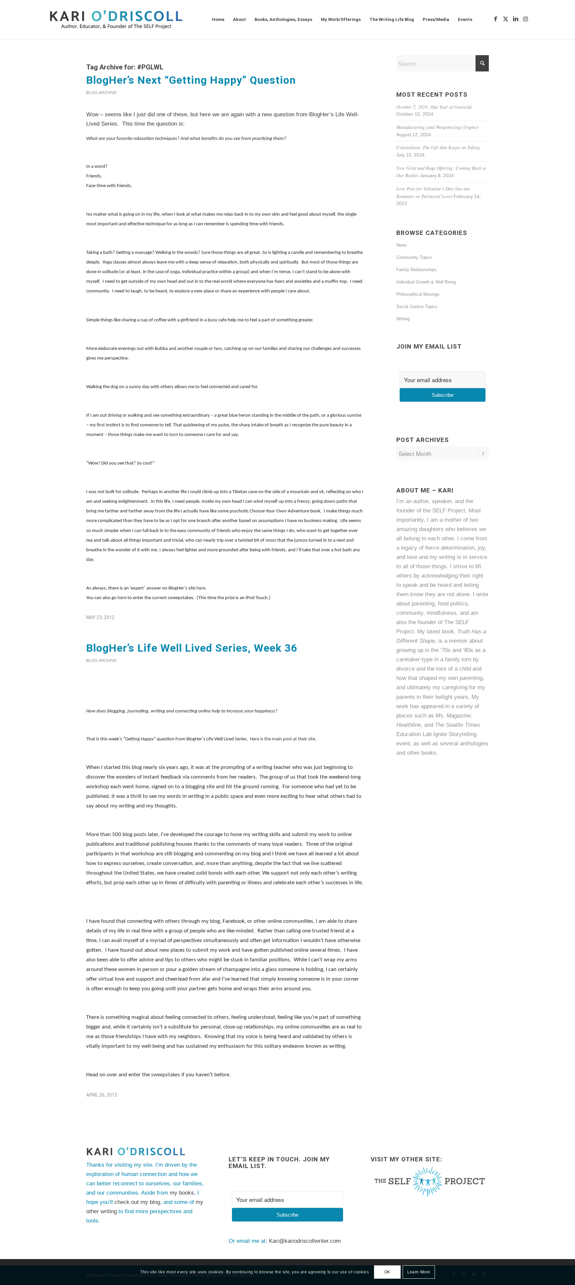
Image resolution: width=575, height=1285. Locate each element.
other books (421, 753)
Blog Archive (101, 92)
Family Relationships (416, 269)
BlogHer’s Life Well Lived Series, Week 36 (191, 648)
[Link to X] (505, 19)
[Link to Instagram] (525, 19)
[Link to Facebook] (495, 19)
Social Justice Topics (417, 306)
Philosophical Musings (418, 294)
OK (387, 1272)
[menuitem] (218, 19)
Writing (403, 318)
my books (182, 1193)
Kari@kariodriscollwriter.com (305, 1241)
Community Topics (414, 257)
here (200, 588)
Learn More (418, 1272)
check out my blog (137, 1202)
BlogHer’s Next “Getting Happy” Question (191, 80)
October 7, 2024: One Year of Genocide (434, 107)
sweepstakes (165, 1075)
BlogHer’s (321, 114)
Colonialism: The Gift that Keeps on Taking (438, 147)
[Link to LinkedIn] (515, 19)
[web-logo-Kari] (128, 19)
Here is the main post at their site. (283, 739)
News (401, 245)
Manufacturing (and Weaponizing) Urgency (437, 127)
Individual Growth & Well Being (426, 281)
